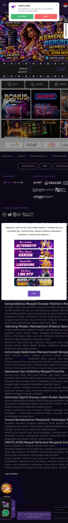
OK (34, 293)
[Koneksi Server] (7, 489)
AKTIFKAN (22, 16)
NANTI (45, 16)
